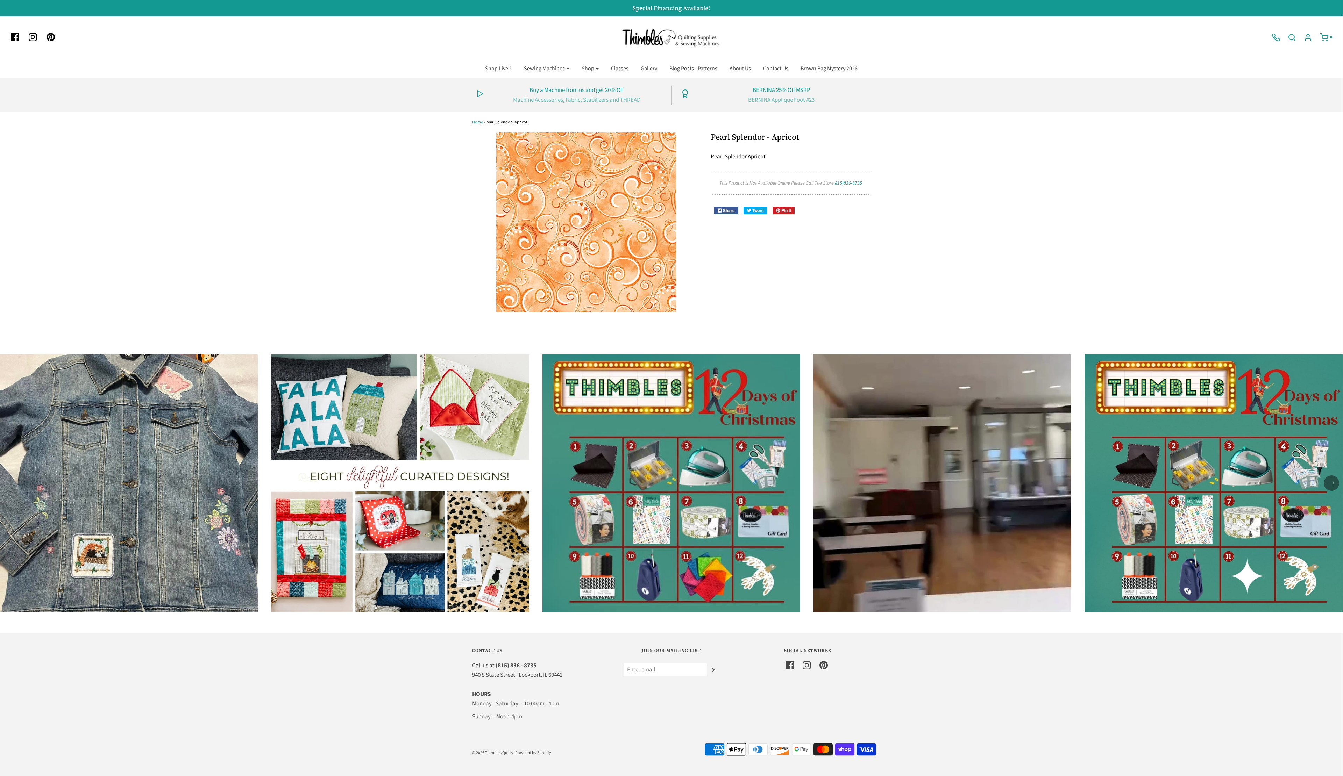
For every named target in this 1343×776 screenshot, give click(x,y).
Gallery (649, 68)
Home (477, 122)
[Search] (1288, 37)
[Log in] (1304, 37)
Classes (619, 68)
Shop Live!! (498, 68)
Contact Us (775, 68)
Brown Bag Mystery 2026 (829, 68)
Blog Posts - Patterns (693, 68)
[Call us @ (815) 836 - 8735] (1272, 37)
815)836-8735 (848, 183)
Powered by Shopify (533, 753)
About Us (740, 68)
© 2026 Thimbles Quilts (492, 753)
